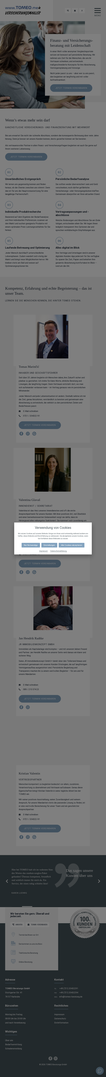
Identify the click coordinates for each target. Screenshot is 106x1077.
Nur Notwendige (31, 545)
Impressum (43, 551)
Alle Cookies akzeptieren (71, 545)
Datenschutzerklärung (58, 551)
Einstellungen (49, 545)
